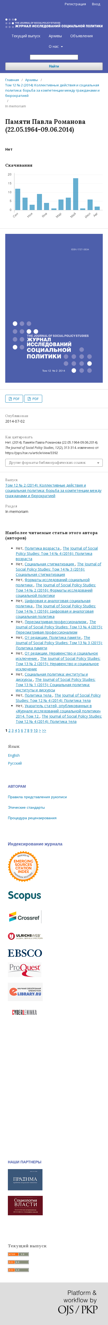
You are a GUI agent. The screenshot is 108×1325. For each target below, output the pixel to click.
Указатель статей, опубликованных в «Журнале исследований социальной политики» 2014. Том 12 (58, 711)
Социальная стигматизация (50, 563)
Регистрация (75, 4)
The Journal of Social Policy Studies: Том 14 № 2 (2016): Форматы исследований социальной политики (56, 590)
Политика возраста (43, 548)
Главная (12, 79)
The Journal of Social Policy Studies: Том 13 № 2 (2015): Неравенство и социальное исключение (58, 663)
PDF (16, 398)
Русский (15, 763)
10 (36, 730)
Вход (96, 4)
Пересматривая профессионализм (56, 621)
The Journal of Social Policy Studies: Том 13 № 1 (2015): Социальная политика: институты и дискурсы (55, 684)
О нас (54, 46)
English (14, 755)
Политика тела (38, 695)
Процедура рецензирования (32, 818)
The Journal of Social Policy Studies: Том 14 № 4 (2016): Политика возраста (57, 553)
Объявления (81, 35)
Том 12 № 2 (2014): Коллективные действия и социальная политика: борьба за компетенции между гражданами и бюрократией (52, 90)
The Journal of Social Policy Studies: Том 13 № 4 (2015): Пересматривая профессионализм (59, 627)
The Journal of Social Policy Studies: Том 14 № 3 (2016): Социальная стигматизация (58, 569)
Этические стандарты (26, 807)
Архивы (55, 35)
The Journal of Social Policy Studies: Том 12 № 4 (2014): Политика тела (58, 698)
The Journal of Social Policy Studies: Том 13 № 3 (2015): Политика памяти (59, 642)
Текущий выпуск (26, 35)
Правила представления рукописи (37, 797)
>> (44, 730)
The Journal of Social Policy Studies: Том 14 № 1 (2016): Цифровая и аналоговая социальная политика (56, 611)
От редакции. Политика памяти (53, 637)
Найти (54, 66)
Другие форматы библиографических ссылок (47, 462)
